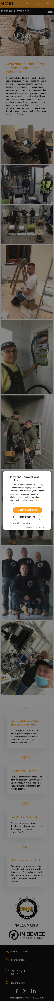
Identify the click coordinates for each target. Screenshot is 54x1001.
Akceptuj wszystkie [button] (27, 510)
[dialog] (27, 500)
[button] (20, 523)
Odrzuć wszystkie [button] (27, 517)
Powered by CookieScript (35, 527)
